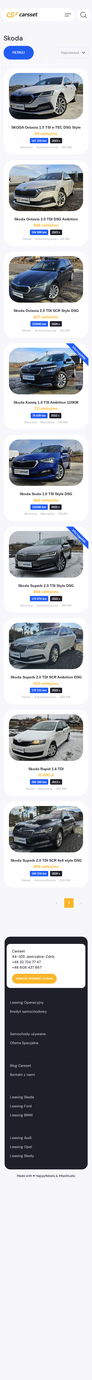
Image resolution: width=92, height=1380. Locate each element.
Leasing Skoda (22, 1097)
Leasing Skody (22, 1155)
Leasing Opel (21, 1146)
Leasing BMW (21, 1115)
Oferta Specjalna (24, 1043)
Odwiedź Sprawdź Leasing (34, 978)
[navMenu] (68, 15)
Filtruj (19, 52)
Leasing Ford (21, 1106)
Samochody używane (28, 1034)
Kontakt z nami (22, 1074)
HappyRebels (45, 1176)
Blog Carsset (20, 1065)
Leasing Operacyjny (27, 1002)
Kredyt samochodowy (28, 1011)
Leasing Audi (21, 1137)
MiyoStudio (67, 1176)
